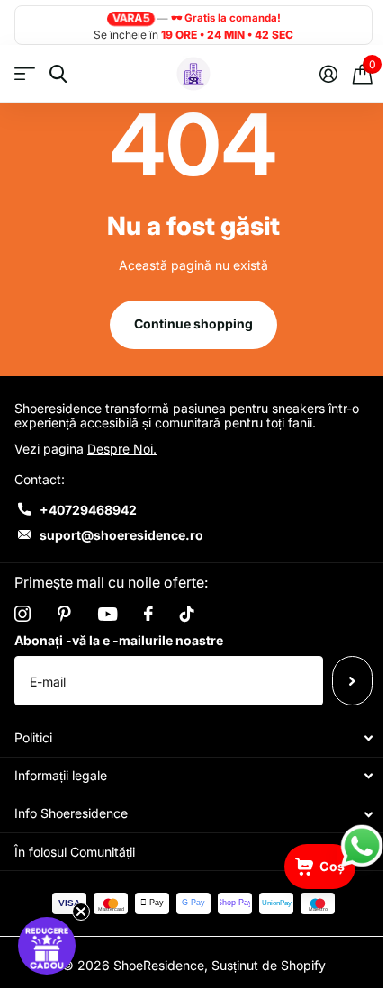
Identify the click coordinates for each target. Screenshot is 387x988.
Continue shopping (193, 323)
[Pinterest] (64, 614)
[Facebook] (148, 613)
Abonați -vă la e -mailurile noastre (118, 640)
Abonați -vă (352, 680)
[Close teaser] (81, 912)
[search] (58, 74)
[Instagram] (22, 614)
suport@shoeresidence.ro (121, 535)
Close (193, 738)
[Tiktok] (187, 614)
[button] (47, 946)
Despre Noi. (122, 448)
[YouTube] (107, 614)
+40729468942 (88, 509)
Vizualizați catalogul (24, 74)
